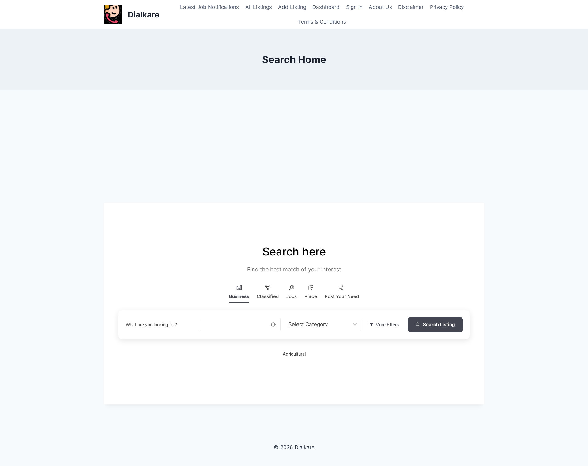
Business (239, 296)
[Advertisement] (294, 157)
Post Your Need (342, 296)
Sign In (354, 7)
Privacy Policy (447, 7)
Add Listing (292, 7)
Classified (268, 296)
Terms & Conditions (322, 22)
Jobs (291, 296)
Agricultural (294, 353)
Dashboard (326, 7)
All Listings (258, 7)
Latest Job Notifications (209, 7)
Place (310, 296)
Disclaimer (411, 7)
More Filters (387, 324)
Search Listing (439, 324)
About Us (380, 7)
